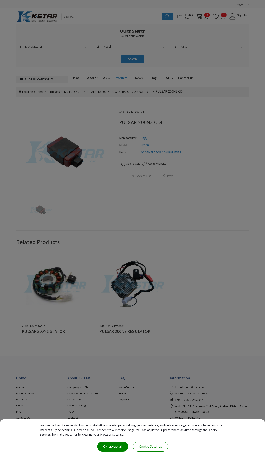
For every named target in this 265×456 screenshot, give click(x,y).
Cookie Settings (150, 446)
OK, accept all (112, 446)
